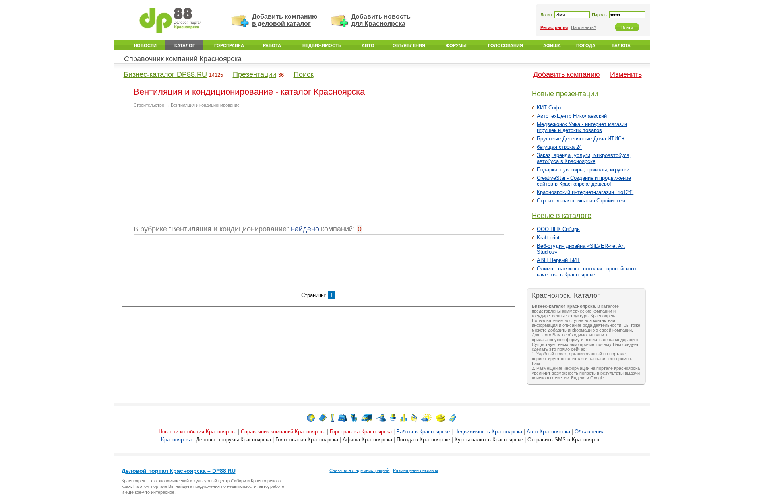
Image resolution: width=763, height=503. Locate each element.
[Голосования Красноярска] (403, 417)
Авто (368, 45)
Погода (585, 45)
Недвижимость (321, 45)
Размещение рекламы (415, 470)
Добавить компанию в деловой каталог (285, 20)
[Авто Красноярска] (366, 417)
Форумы (456, 45)
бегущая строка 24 (559, 147)
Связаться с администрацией (359, 470)
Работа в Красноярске (423, 432)
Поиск (304, 74)
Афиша (552, 45)
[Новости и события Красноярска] (311, 417)
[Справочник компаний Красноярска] (323, 417)
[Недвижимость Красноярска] (354, 417)
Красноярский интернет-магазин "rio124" (585, 192)
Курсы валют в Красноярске (489, 440)
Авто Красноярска (548, 432)
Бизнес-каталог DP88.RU (165, 74)
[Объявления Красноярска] (381, 417)
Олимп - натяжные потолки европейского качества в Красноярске (586, 272)
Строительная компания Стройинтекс (582, 201)
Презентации (254, 74)
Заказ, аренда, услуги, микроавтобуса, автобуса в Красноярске (584, 158)
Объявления (409, 45)
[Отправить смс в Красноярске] (452, 417)
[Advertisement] (200, 169)
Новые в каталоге (561, 215)
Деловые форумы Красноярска (233, 440)
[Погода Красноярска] (426, 417)
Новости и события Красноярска (197, 432)
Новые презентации (565, 94)
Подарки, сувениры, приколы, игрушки (583, 170)
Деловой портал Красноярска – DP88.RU (179, 471)
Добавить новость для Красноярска (381, 20)
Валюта (621, 45)
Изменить (626, 74)
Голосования (505, 45)
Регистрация (554, 27)
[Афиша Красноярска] (414, 417)
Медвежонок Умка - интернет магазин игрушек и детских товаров (582, 127)
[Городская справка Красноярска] (332, 417)
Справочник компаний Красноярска (183, 59)
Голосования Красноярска (306, 440)
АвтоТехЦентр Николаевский (572, 116)
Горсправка (229, 45)
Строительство (149, 105)
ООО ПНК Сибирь (558, 229)
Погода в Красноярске (423, 440)
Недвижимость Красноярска (488, 432)
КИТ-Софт (549, 108)
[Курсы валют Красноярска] (440, 417)
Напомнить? (583, 27)
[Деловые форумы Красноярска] (393, 417)
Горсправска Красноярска (361, 432)
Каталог (184, 45)
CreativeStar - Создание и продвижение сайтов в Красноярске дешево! (584, 181)
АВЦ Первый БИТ (558, 260)
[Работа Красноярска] (342, 417)
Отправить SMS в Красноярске (564, 440)
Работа (272, 45)
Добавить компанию (566, 74)
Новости (145, 45)
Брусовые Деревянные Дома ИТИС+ (581, 139)
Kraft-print (548, 238)
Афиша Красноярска (367, 440)
